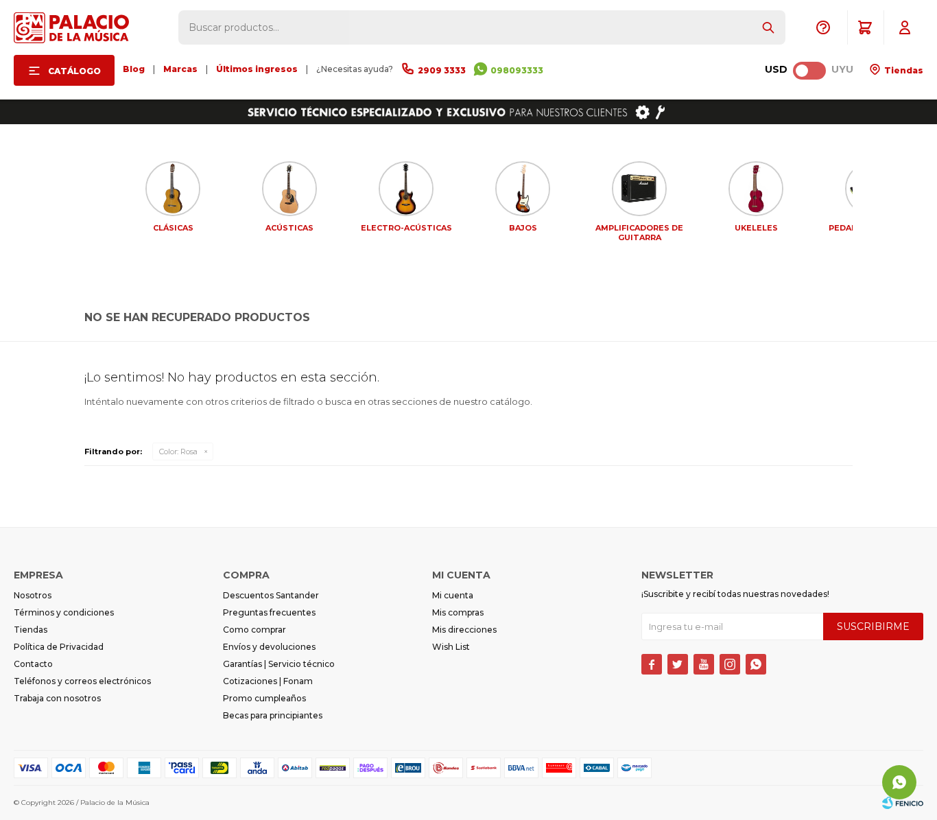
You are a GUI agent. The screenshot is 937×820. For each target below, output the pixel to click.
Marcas (180, 69)
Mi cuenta (452, 595)
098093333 (516, 70)
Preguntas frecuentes (269, 612)
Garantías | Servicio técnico (279, 664)
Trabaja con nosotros (57, 698)
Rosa (178, 451)
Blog (134, 69)
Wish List (451, 647)
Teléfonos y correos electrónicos (82, 681)
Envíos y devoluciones (269, 647)
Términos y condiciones (64, 612)
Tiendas (902, 70)
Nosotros (32, 595)
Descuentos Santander (271, 595)
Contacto (33, 664)
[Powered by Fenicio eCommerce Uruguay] (902, 803)
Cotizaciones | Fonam (268, 681)
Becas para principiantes (272, 715)
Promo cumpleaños (264, 698)
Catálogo (74, 71)
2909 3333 (442, 70)
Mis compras (458, 612)
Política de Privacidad (59, 647)
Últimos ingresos (257, 69)
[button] (768, 27)
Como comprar (254, 629)
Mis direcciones (464, 629)
